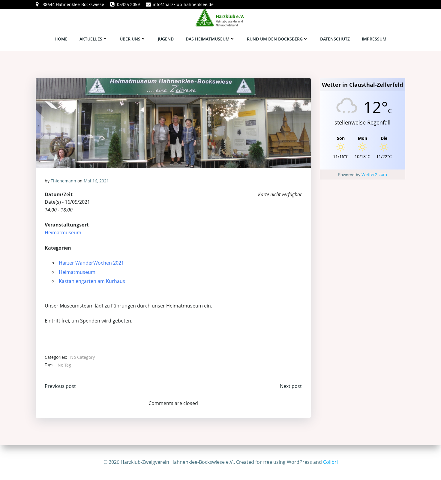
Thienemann (63, 181)
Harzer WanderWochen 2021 (91, 263)
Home (61, 39)
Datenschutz (335, 39)
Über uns (130, 39)
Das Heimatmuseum (208, 39)
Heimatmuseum (63, 232)
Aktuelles (91, 39)
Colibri (330, 462)
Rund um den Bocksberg (275, 39)
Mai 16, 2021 (96, 181)
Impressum (374, 39)
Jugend (166, 39)
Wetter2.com (374, 174)
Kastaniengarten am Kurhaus (92, 281)
